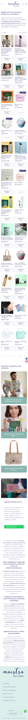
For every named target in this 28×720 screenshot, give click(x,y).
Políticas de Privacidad (9, 687)
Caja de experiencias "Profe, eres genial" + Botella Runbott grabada (6, 211)
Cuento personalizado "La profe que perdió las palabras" (7, 105)
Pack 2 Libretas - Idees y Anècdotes (21, 316)
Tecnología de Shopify (20, 718)
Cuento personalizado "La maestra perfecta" (6, 78)
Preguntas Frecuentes (9, 700)
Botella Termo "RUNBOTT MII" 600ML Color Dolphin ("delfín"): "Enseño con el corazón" (21, 157)
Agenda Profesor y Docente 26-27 (12, 526)
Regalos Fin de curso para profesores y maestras (14, 400)
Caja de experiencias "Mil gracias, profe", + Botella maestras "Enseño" (6, 157)
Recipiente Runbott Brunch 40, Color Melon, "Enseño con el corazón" (7, 238)
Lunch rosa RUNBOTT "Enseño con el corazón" (21, 264)
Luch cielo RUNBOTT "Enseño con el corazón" (21, 131)
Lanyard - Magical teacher (19, 210)
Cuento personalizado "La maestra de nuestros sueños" (20, 238)
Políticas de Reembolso (9, 690)
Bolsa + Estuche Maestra (19, 105)
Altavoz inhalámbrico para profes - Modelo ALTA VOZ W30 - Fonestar (20, 290)
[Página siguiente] (24, 355)
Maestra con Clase (10, 718)
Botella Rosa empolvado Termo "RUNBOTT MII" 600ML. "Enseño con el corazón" (21, 50)
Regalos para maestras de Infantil (14, 469)
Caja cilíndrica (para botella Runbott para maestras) (6, 289)
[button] (2, 4)
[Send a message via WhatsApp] (25, 711)
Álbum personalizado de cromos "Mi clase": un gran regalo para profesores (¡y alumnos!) (6, 51)
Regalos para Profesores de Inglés (14, 434)
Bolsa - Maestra (19, 182)
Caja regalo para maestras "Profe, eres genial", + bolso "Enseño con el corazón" (21, 79)
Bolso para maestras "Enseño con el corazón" (7, 264)
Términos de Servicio (9, 697)
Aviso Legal (6, 683)
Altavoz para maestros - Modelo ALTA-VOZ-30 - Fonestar (7, 316)
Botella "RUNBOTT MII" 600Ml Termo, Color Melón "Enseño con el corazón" (6, 184)
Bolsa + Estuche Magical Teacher (21, 342)
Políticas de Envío (8, 694)
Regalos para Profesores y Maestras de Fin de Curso (14, 542)
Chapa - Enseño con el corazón (7, 131)
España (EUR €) (13, 713)
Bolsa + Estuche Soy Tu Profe (7, 342)
